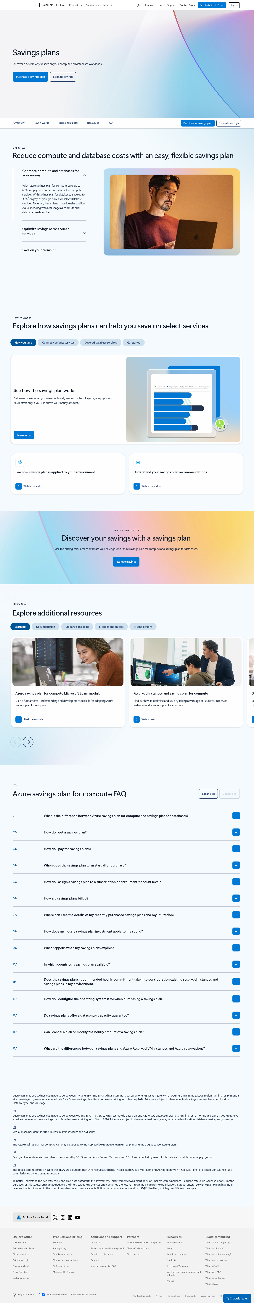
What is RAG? (211, 1283)
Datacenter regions (22, 1260)
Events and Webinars (177, 1266)
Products (74, 5)
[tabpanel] (126, 426)
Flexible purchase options (65, 1260)
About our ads (208, 1295)
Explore (60, 5)
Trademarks (190, 1295)
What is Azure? (20, 1242)
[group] (68, 474)
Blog (169, 1248)
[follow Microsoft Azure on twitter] (55, 1217)
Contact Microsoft (142, 1295)
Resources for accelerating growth (108, 1248)
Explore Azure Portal (35, 1217)
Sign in (234, 5)
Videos (170, 1280)
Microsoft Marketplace (138, 1248)
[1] (14, 1090)
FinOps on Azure (61, 1266)
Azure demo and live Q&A (103, 1266)
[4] (14, 1139)
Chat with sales (239, 1298)
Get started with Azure (212, 5)
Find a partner (134, 1254)
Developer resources (177, 1254)
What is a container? (215, 1277)
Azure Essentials (20, 1272)
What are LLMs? (213, 1272)
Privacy (159, 1295)
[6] (14, 1164)
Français (149, 5)
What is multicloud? (214, 1248)
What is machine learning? (218, 1254)
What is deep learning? (216, 1260)
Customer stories (21, 1277)
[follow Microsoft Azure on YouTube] (77, 1217)
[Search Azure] (138, 5)
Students (171, 1260)
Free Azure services (62, 1254)
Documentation (174, 1242)
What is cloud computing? (218, 1242)
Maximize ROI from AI (63, 1272)
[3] (14, 1126)
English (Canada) (26, 1294)
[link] (19, 124)
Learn (161, 5)
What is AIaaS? (212, 1266)
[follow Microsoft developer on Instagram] (63, 1217)
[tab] (23, 342)
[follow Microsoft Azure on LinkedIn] (70, 1217)
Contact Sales (187, 5)
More (106, 5)
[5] (14, 1151)
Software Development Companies (144, 1242)
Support (171, 5)
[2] (14, 1110)
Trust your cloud (21, 1266)
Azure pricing (59, 1248)
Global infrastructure (23, 1254)
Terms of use (174, 1295)
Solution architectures (101, 1254)
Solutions (91, 5)
